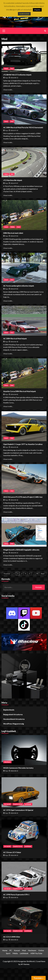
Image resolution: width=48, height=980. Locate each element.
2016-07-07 (14, 183)
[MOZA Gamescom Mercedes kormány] (24, 750)
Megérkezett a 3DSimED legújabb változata (21, 550)
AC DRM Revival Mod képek (15, 338)
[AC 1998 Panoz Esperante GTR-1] (24, 877)
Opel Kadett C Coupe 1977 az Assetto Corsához (23, 444)
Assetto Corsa (17, 804)
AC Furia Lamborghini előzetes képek (18, 286)
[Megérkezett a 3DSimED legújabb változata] (24, 532)
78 (37, 574)
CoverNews (40, 961)
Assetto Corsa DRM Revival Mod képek (19, 391)
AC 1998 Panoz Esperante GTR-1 (16, 894)
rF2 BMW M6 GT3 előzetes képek (17, 75)
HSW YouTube (36, 953)
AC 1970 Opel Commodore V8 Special (18, 810)
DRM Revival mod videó (13, 233)
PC (10, 950)
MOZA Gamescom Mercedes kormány (18, 768)
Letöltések (28, 804)
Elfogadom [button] (37, 10)
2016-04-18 (14, 500)
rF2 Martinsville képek (12, 180)
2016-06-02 (14, 394)
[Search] (45, 31)
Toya (6, 78)
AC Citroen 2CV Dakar (12, 852)
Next (42, 574)
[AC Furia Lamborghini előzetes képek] (24, 268)
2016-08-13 (14, 78)
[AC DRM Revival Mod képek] (24, 321)
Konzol (17, 950)
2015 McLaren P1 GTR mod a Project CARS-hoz (23, 497)
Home (4, 950)
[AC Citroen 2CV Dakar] (24, 834)
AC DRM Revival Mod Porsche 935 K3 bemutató (23, 127)
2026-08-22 (14, 771)
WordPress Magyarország (13, 724)
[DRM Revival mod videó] (24, 215)
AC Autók (7, 804)
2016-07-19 (14, 130)
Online (41, 950)
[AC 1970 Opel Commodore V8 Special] (24, 792)
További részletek (24, 13)
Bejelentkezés (8, 710)
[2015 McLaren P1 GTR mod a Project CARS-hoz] (24, 479)
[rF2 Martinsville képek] (24, 162)
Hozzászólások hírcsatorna (14, 719)
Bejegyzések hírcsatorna (13, 714)
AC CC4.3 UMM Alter (11, 937)
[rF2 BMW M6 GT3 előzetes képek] (24, 57)
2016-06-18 (14, 341)
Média (12, 227)
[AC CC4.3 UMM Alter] (24, 919)
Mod (11, 68)
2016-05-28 (14, 447)
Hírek (6, 68)
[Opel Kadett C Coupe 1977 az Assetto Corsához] (24, 426)
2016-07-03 (14, 236)
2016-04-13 (14, 553)
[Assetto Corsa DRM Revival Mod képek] (24, 373)
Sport (8, 953)
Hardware (7, 762)
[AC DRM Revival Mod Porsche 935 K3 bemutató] (24, 109)
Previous (7, 574)
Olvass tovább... (8, 90)
